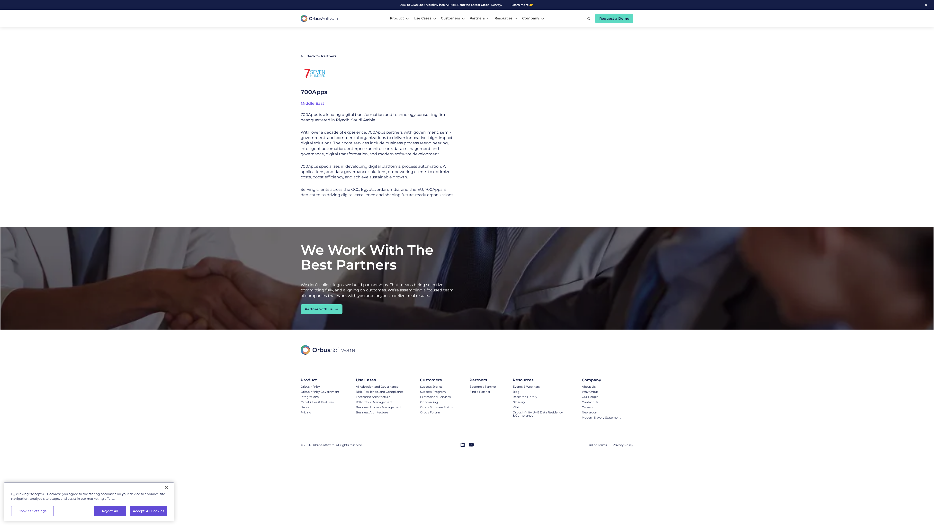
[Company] (601, 380)
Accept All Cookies (148, 511)
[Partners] (482, 380)
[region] (89, 501)
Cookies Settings (32, 511)
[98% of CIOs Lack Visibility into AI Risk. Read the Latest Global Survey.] (434, 5)
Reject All (110, 511)
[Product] (320, 380)
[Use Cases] (380, 380)
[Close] (166, 487)
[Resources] (539, 380)
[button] (399, 18)
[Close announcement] (926, 5)
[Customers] (436, 380)
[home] (320, 18)
